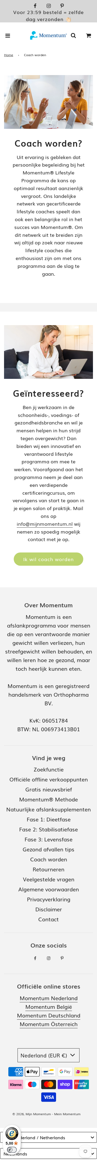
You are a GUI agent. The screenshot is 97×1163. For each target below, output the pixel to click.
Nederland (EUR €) (44, 1055)
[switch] (12, 1150)
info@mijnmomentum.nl (45, 523)
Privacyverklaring (48, 899)
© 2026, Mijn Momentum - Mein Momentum (46, 1113)
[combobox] (48, 1137)
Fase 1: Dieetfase (49, 819)
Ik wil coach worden (48, 558)
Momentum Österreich (49, 1024)
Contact (48, 919)
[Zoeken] (73, 35)
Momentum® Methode (48, 799)
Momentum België (48, 1006)
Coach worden (48, 859)
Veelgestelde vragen (48, 879)
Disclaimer (48, 909)
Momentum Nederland (49, 998)
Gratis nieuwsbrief (48, 789)
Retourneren (48, 869)
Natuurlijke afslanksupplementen (48, 809)
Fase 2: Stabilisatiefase (48, 829)
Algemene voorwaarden (48, 889)
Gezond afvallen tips (48, 849)
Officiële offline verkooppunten (48, 779)
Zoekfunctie (49, 769)
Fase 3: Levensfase (48, 839)
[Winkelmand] (88, 35)
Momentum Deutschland (48, 1015)
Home (8, 54)
